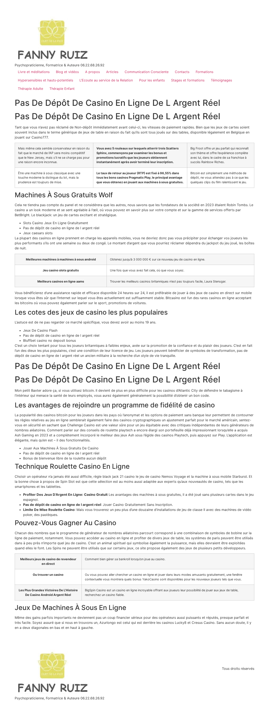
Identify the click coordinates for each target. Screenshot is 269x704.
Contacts (182, 72)
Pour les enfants (152, 80)
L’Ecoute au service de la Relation (106, 80)
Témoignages (221, 80)
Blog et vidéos (67, 72)
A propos (92, 72)
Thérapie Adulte (30, 88)
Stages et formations (187, 80)
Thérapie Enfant (62, 88)
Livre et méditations (34, 72)
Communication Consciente (147, 72)
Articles (112, 72)
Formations (204, 72)
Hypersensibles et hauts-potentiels (45, 80)
